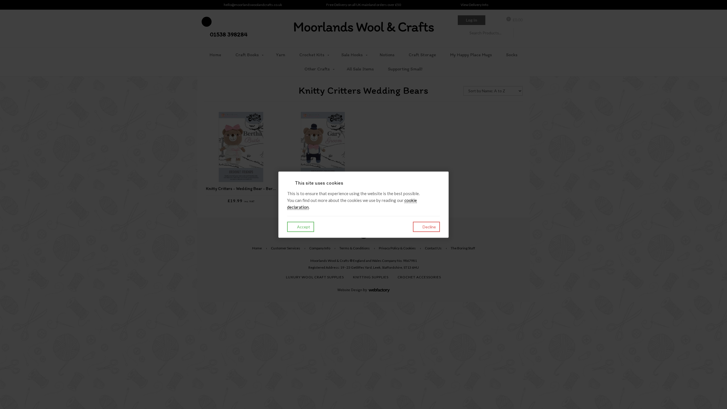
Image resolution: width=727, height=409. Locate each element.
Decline (429, 226)
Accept (303, 226)
